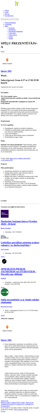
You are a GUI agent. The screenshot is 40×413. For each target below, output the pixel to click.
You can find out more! (21, 409)
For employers (9, 16)
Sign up (7, 14)
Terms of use (29, 402)
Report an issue (5, 402)
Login (6, 12)
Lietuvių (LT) (20, 404)
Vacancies (12, 28)
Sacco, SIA (6, 71)
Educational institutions (16, 31)
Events (11, 37)
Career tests (12, 33)
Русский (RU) (5, 406)
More (6, 26)
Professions (12, 29)
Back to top (4, 401)
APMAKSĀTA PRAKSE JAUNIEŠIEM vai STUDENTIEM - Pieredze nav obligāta (18, 271)
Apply (3, 235)
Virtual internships (10, 22)
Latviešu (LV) (29, 404)
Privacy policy (20, 402)
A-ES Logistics (5, 249)
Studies (11, 38)
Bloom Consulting (6, 228)
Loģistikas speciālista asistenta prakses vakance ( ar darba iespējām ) (20, 243)
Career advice (13, 35)
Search (7, 10)
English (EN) (5, 404)
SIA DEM (3, 278)
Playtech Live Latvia (6, 306)
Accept (3, 411)
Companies (8, 24)
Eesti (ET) (13, 404)
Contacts (13, 402)
